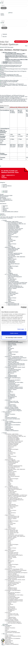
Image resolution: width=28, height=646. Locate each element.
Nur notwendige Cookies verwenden (14, 337)
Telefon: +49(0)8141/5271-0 (8, 175)
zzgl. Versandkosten (19, 216)
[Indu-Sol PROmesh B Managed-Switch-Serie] (11, 65)
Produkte (5, 184)
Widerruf (5, 209)
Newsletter (4, 177)
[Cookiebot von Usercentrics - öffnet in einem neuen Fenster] (21, 307)
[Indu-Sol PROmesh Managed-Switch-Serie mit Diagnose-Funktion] (14, 70)
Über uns (5, 187)
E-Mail (3, 176)
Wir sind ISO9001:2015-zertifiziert (10, 211)
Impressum (5, 205)
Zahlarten (5, 210)
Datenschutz (5, 208)
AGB (4, 207)
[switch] (3, 644)
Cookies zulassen (14, 333)
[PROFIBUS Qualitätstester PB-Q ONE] (9, 74)
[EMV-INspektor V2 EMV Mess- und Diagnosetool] (12, 84)
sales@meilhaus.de (7, 200)
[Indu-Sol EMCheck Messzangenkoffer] (9, 80)
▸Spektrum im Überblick (21, 41)
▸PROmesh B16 (21, 107)
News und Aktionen (7, 185)
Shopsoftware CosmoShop (6, 218)
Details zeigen (21, 329)
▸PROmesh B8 (13, 107)
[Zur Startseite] (1, 2)
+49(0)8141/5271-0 (6, 18)
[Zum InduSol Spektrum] (0, 166)
